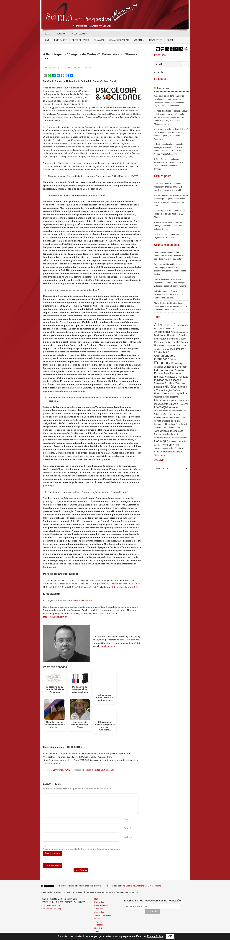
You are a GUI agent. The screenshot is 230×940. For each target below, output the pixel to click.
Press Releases (101, 905)
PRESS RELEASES (79, 34)
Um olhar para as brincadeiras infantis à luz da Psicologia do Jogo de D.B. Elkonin (171, 132)
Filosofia (159, 386)
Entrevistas (60, 40)
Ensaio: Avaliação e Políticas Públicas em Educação (171, 378)
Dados (173, 359)
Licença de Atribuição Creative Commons (143, 886)
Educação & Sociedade (176, 367)
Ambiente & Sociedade (164, 329)
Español (107, 25)
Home (46, 40)
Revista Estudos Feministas (176, 438)
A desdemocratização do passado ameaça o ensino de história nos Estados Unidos (168, 147)
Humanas (163, 88)
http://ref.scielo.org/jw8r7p (125, 587)
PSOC (67, 770)
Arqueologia (177, 332)
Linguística (180, 393)
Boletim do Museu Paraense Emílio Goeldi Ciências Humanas (171, 342)
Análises (99, 909)
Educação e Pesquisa (167, 373)
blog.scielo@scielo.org (51, 909)
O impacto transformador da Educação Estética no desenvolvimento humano (170, 282)
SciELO (88, 67)
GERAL (47, 34)
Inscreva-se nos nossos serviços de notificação (152, 900)
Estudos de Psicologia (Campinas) (169, 383)
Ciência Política (175, 349)
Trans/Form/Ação (169, 444)
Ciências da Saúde (162, 352)
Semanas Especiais (119, 40)
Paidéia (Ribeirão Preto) (178, 400)
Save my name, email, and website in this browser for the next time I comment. (82, 849)
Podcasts (99, 925)
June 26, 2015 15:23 (52, 67)
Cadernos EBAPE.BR (173, 346)
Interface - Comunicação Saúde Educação (170, 390)
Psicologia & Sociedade (103, 770)
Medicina (160, 400)
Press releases (80, 40)
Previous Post (52, 865)
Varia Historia (160, 455)
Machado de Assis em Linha (166, 397)
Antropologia (162, 331)
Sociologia (161, 441)
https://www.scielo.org (50, 905)
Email (126, 828)
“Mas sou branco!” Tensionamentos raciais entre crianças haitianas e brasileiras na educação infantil (169, 99)
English (95, 25)
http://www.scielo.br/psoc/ (80, 600)
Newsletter (155, 40)
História (170, 386)
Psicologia (86, 770)
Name (127, 819)
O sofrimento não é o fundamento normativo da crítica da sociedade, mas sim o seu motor (169, 255)
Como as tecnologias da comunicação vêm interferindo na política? (168, 294)
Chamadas (99, 40)
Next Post (81, 870)
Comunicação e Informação (164, 357)
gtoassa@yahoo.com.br (55, 616)
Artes (185, 332)
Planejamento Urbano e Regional (171, 404)
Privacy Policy (155, 936)
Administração (166, 325)
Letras (169, 393)
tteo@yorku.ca (107, 646)
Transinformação (161, 448)
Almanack (183, 325)
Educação (164, 362)
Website (128, 837)
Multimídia (139, 40)
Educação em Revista (169, 370)
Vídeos (99, 922)
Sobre (170, 40)
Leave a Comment (73, 67)
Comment (124, 795)
